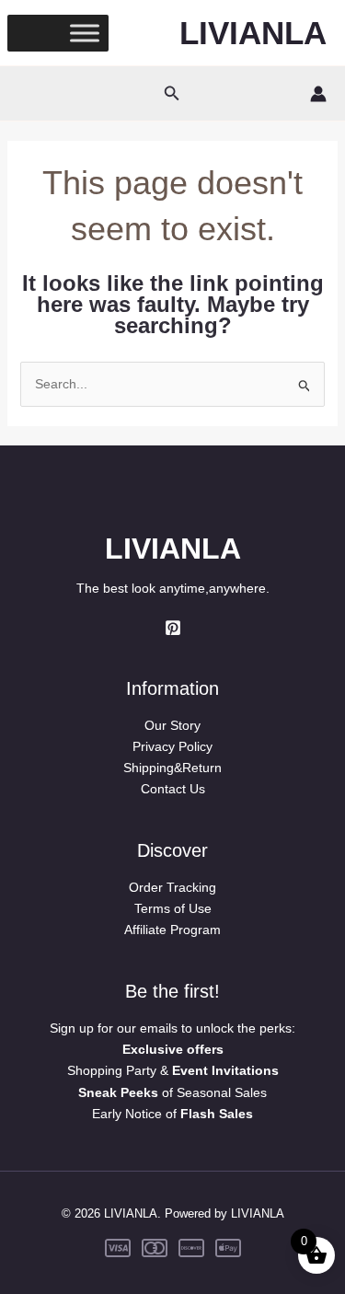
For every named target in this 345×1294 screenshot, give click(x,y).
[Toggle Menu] (84, 32)
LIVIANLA (253, 33)
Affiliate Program (172, 929)
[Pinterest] (173, 627)
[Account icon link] (318, 94)
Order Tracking (172, 887)
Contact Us (173, 788)
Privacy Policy (172, 746)
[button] (172, 94)
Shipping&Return (172, 767)
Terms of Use (173, 908)
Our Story (172, 725)
